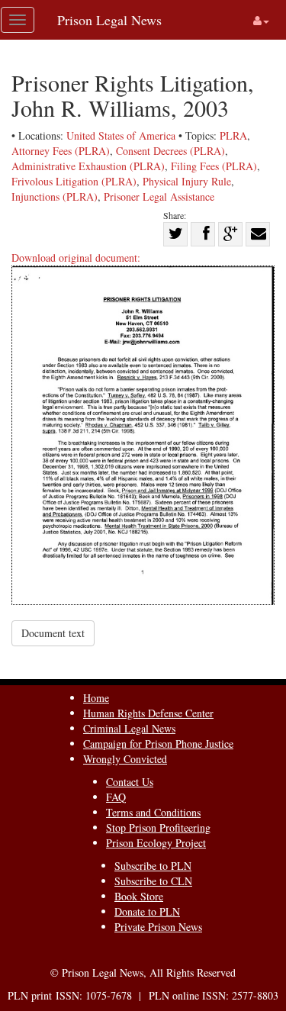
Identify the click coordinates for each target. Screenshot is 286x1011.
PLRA (233, 135)
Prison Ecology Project (156, 843)
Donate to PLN (147, 911)
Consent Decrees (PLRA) (170, 150)
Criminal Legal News (129, 728)
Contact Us (129, 781)
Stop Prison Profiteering (158, 827)
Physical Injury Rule (187, 181)
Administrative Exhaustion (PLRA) (88, 166)
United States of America (120, 135)
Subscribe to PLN (152, 865)
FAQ (116, 797)
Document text (53, 633)
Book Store (138, 896)
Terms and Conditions (153, 812)
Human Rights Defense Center (148, 713)
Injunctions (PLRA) (54, 196)
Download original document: (75, 257)
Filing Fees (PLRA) (214, 166)
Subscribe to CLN (153, 881)
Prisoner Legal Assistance (159, 196)
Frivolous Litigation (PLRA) (74, 181)
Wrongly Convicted (125, 759)
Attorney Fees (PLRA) (60, 150)
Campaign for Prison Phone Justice (158, 743)
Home (96, 698)
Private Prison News (158, 926)
